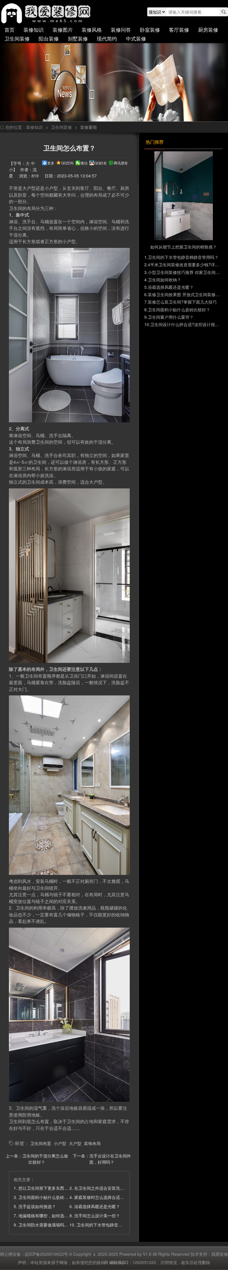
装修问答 (121, 29)
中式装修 (136, 38)
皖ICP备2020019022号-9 (48, 1254)
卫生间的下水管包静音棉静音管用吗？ (112, 1225)
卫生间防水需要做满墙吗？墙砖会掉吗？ (55, 1225)
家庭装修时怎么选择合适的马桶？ (105, 1197)
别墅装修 (78, 38)
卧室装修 (150, 29)
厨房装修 (208, 29)
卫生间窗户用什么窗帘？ (171, 317)
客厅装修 (179, 29)
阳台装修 (49, 38)
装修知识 (33, 29)
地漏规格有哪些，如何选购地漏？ (49, 1215)
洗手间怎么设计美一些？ (97, 1215)
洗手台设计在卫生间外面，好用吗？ (110, 1159)
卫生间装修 (17, 38)
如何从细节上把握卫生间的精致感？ (183, 247)
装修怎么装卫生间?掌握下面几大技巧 (182, 302)
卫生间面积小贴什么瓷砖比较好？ (49, 1197)
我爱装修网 (47, 13)
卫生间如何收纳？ (164, 280)
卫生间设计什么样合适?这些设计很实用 (186, 324)
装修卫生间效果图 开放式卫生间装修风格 (186, 294)
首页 (9, 29)
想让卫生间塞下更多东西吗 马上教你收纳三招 (60, 1188)
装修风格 (92, 29)
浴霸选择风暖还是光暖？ (97, 1206)
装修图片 (63, 29)
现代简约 (107, 38)
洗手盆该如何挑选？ (37, 1206)
